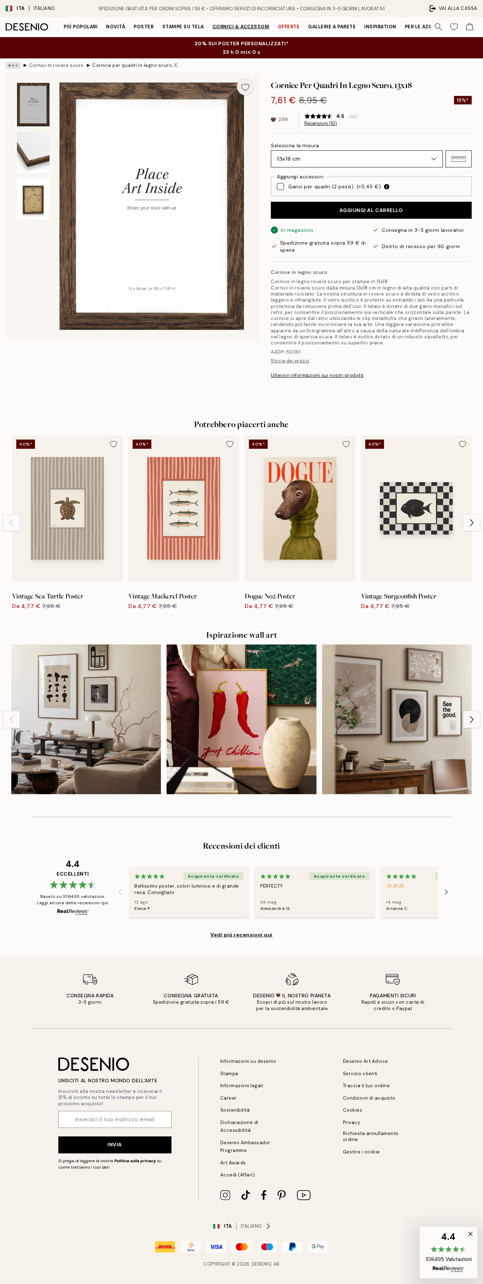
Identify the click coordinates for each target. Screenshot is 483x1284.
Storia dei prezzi (290, 361)
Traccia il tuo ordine (366, 1086)
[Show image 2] (33, 152)
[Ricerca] (438, 27)
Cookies (352, 1110)
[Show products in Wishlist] (454, 26)
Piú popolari (81, 27)
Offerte (289, 27)
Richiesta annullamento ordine (371, 1136)
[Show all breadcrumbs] (13, 65)
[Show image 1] (33, 104)
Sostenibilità (235, 1110)
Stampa (229, 1074)
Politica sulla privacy (135, 1161)
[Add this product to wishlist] (245, 86)
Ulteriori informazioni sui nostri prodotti (317, 375)
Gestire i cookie (361, 1152)
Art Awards (233, 1163)
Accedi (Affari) (237, 1175)
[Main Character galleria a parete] (241, 719)
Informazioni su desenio (248, 1061)
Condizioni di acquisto (369, 1098)
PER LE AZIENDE (424, 27)
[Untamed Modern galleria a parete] (86, 719)
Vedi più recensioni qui (241, 935)
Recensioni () (320, 123)
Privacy (351, 1122)
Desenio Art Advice (365, 1061)
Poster (143, 27)
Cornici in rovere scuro (56, 65)
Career (228, 1098)
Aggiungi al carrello (371, 210)
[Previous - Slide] (11, 522)
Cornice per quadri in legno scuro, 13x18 (134, 65)
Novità (115, 27)
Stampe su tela (183, 27)
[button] (459, 158)
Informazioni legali (241, 1086)
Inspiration (380, 27)
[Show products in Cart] (469, 26)
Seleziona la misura (295, 145)
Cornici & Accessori (241, 27)
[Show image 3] (33, 198)
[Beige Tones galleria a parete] (397, 719)
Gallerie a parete (332, 27)
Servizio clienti (360, 1074)
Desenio (262, 1264)
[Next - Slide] (471, 522)
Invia (114, 1144)
